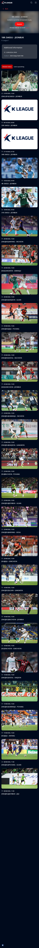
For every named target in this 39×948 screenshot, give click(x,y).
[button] (31, 2)
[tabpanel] (19, 433)
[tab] (7, 67)
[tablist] (13, 67)
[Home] (6, 2)
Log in (27, 27)
